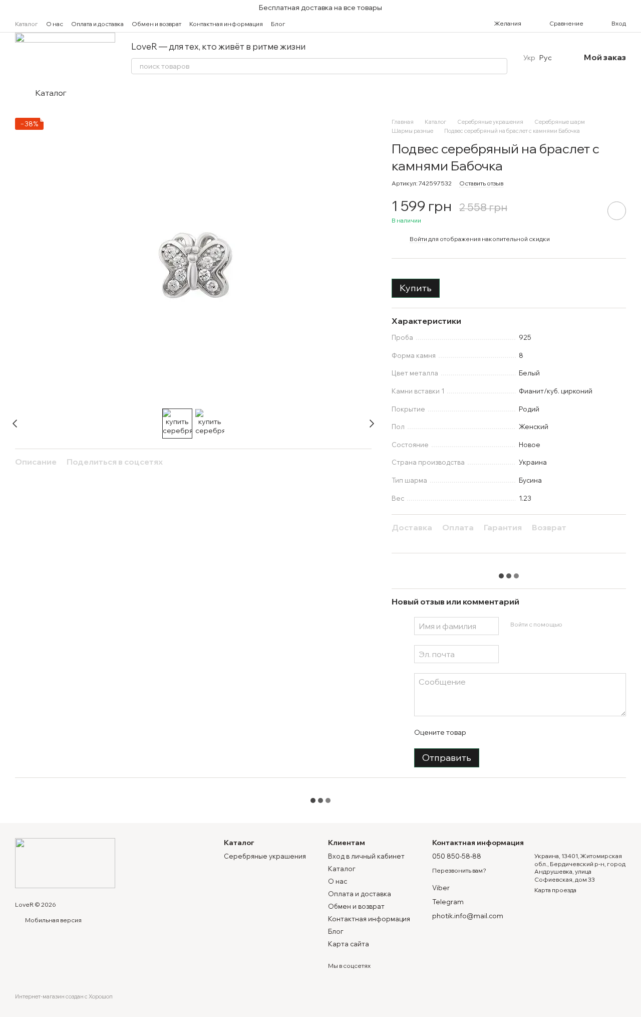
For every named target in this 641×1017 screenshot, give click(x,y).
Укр (529, 57)
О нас (54, 24)
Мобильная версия (53, 920)
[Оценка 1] (482, 732)
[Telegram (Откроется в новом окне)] (330, 24)
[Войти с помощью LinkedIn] (605, 625)
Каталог (26, 24)
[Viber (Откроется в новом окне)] (342, 24)
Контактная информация (226, 24)
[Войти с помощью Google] (589, 625)
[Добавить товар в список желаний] (616, 210)
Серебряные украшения (265, 856)
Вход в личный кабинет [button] (366, 856)
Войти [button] (418, 239)
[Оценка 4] (530, 732)
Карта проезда (555, 890)
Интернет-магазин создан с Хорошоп (64, 996)
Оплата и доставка (97, 24)
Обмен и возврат (156, 24)
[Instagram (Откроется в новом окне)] (305, 24)
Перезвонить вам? (459, 870)
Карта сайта (348, 944)
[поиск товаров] (499, 66)
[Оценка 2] (498, 732)
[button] (633, 8)
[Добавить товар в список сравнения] (588, 210)
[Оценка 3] (514, 732)
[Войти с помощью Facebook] (573, 625)
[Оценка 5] (546, 732)
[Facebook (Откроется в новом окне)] (317, 24)
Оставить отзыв (481, 183)
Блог (278, 24)
